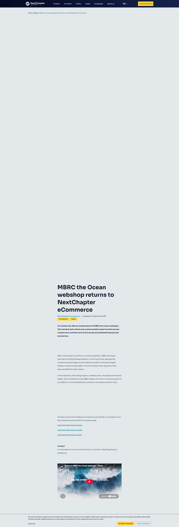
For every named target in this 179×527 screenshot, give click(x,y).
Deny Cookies (143, 524)
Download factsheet (146, 4)
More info (31, 524)
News (73, 319)
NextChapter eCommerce (68, 316)
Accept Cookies (126, 524)
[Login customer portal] (134, 3)
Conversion (63, 319)
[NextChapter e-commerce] (36, 4)
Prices (78, 4)
